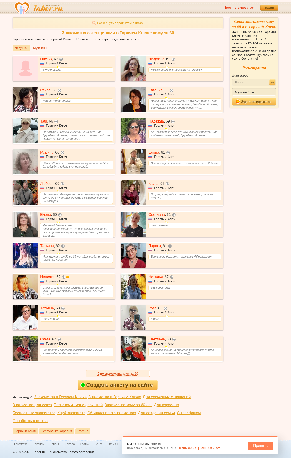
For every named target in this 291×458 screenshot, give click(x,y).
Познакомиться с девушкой (78, 405)
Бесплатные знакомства (34, 413)
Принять (260, 446)
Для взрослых (166, 405)
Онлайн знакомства (30, 421)
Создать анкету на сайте (119, 385)
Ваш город (240, 75)
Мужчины (40, 48)
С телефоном (189, 413)
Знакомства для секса (32, 405)
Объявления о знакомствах (111, 413)
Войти (269, 8)
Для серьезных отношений (167, 397)
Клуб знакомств (71, 413)
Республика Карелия (56, 431)
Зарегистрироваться (239, 7)
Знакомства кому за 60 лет (128, 405)
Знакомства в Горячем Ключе (60, 397)
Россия (83, 431)
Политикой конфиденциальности (199, 448)
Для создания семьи (156, 413)
